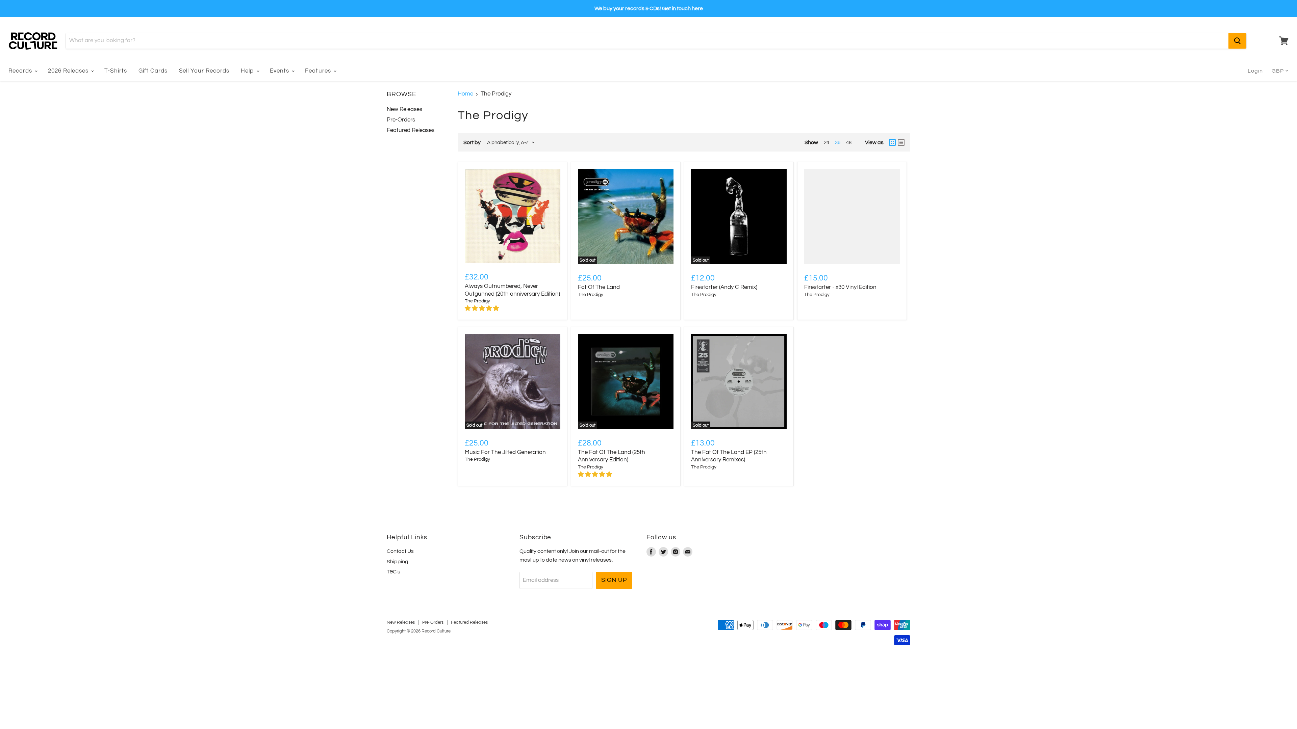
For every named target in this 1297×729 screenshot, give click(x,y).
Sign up (614, 580)
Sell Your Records (204, 71)
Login (1255, 71)
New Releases (404, 109)
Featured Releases (410, 130)
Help (248, 71)
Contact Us (400, 551)
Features (318, 71)
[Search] (1237, 41)
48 (848, 142)
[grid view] (892, 142)
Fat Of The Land (599, 287)
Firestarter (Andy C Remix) (724, 287)
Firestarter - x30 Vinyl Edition (840, 287)
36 (837, 142)
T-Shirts (115, 71)
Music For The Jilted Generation (505, 452)
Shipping (397, 561)
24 (826, 142)
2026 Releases (69, 71)
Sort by (472, 142)
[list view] (901, 142)
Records (21, 71)
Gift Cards (153, 71)
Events (280, 71)
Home (465, 94)
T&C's (393, 571)
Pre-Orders (401, 120)
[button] (482, 308)
